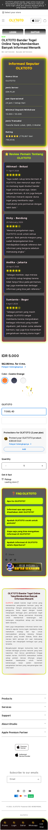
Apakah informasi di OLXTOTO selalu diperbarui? (22, 543)
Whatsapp (33, 825)
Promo (5, 825)
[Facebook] (7, 560)
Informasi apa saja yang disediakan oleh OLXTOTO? (20, 510)
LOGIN (12, 32)
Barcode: (19, 52)
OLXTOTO (9, 603)
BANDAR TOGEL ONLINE (15, 420)
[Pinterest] (16, 560)
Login (13, 825)
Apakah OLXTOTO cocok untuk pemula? (22, 521)
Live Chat (42, 825)
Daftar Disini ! (33, 7)
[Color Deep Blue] (14, 380)
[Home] (16, 20)
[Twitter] (11, 560)
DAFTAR (35, 32)
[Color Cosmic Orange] (5, 380)
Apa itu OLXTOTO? (16, 501)
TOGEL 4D (9, 411)
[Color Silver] (23, 380)
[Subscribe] (38, 779)
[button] (3, 20)
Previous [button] (2, 4)
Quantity (6, 459)
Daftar (23, 825)
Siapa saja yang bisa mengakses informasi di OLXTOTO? (23, 532)
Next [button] (45, 4)
